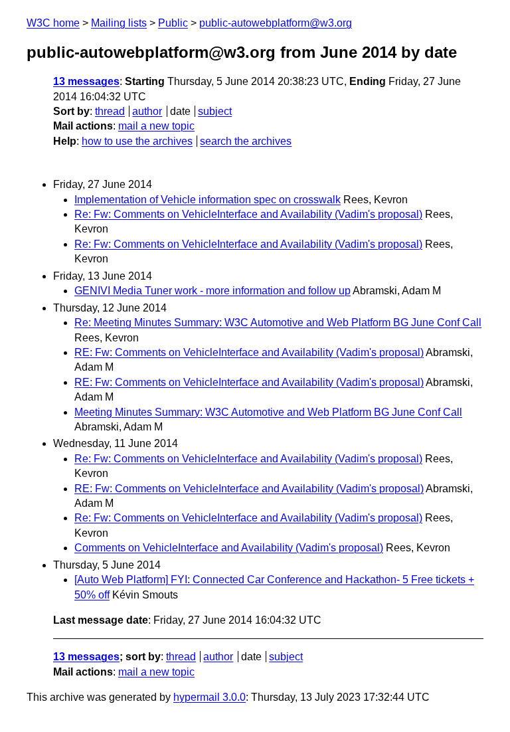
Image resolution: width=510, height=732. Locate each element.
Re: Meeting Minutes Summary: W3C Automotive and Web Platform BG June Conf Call (277, 322)
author (147, 111)
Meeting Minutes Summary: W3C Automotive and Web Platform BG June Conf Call (268, 412)
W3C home (53, 23)
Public (173, 23)
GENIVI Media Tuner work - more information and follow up (212, 290)
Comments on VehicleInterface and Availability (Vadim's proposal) (228, 547)
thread (110, 111)
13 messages (86, 81)
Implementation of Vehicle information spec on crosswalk (207, 199)
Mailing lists (119, 23)
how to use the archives (137, 141)
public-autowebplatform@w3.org (275, 23)
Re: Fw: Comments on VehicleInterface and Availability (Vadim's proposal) (248, 214)
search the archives (246, 141)
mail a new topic (156, 126)
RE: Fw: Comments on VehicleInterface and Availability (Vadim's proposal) (249, 352)
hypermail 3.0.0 (209, 697)
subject (215, 111)
